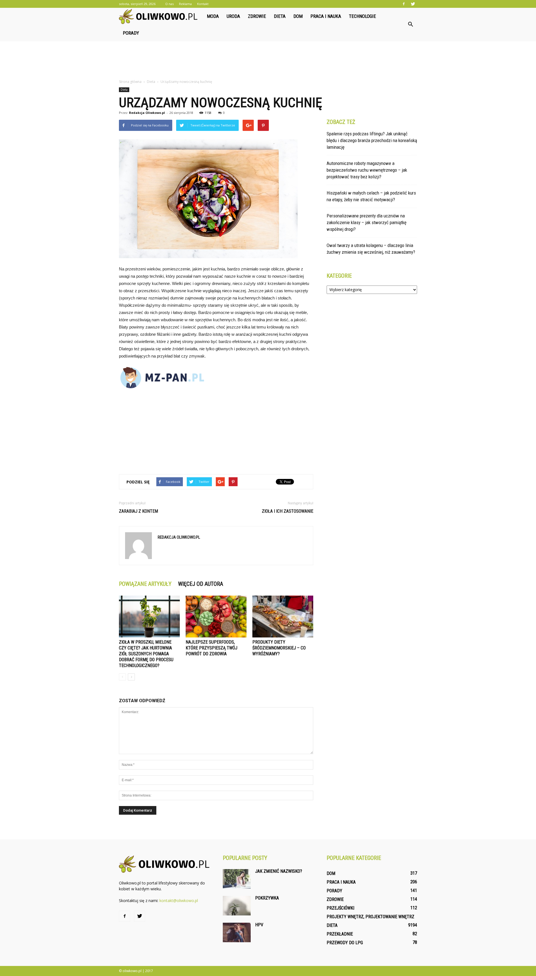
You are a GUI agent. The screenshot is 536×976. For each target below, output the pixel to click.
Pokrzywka (267, 898)
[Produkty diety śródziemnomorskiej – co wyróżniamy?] (282, 616)
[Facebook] (403, 4)
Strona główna (130, 81)
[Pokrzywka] (237, 905)
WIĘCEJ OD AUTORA (200, 584)
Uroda (233, 16)
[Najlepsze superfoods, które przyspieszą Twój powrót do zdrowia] (216, 616)
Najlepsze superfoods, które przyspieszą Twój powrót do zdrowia (211, 647)
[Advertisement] (268, 60)
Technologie (362, 16)
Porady (131, 33)
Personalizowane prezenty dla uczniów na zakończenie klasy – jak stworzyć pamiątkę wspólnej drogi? (366, 222)
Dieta (280, 16)
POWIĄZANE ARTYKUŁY (145, 584)
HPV (259, 924)
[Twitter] (413, 4)
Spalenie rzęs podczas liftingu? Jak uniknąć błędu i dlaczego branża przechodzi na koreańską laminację (372, 140)
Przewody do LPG (345, 942)
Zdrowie (257, 16)
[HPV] (237, 932)
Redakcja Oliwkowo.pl (147, 113)
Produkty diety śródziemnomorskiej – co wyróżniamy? (279, 647)
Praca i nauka (325, 16)
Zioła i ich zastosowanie (287, 511)
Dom (298, 16)
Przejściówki (340, 908)
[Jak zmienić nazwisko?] (237, 879)
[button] (410, 24)
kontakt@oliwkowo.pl (178, 900)
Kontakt (203, 4)
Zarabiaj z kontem (138, 511)
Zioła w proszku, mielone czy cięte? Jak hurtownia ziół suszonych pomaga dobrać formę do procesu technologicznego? (146, 653)
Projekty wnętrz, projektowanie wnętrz (370, 916)
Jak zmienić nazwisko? (278, 871)
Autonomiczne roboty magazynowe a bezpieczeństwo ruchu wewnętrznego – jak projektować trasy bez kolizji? (367, 169)
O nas (169, 4)
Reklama (185, 4)
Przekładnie (340, 934)
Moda (213, 16)
